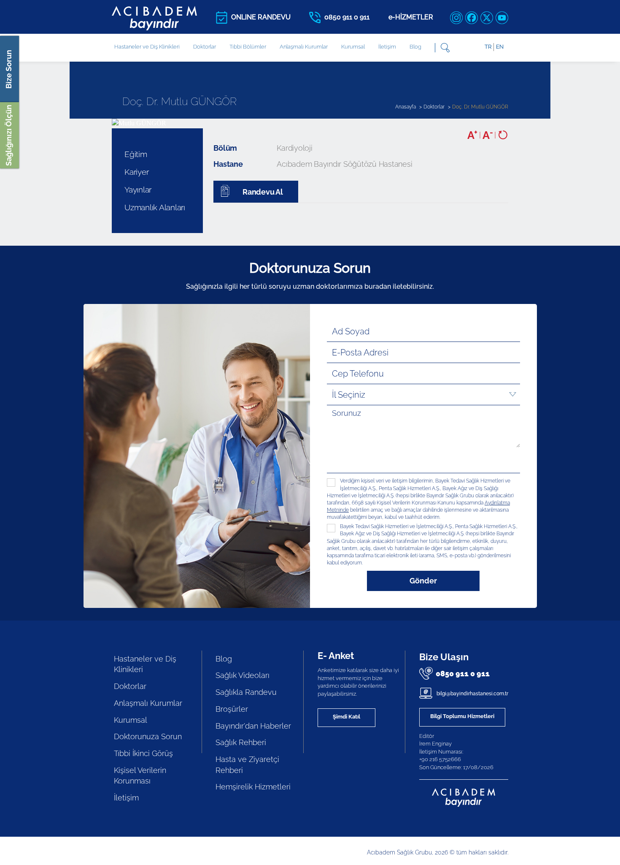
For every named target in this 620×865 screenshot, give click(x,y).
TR (488, 46)
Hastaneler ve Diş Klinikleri (145, 664)
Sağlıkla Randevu (246, 692)
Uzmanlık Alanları (154, 207)
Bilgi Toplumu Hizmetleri (462, 716)
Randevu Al (262, 191)
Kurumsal (353, 46)
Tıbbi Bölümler (247, 46)
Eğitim (135, 154)
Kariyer (136, 171)
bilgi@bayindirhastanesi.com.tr (471, 694)
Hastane (228, 164)
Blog (415, 46)
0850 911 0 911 (463, 673)
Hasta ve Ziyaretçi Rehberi (247, 765)
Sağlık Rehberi (241, 742)
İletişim (387, 46)
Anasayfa (405, 107)
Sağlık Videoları (243, 675)
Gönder (423, 580)
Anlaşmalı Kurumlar (304, 46)
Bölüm (225, 148)
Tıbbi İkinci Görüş (143, 753)
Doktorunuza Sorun (148, 736)
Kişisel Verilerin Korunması (140, 776)
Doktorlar (204, 46)
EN (500, 46)
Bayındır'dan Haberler (253, 725)
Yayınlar (137, 189)
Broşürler (232, 709)
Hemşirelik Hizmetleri (253, 786)
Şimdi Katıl (346, 716)
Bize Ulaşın (444, 656)
